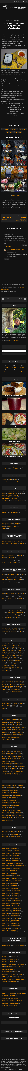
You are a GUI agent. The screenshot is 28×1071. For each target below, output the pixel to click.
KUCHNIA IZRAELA (14, 885)
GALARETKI (16, 808)
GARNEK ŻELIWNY (14, 543)
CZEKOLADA (4, 807)
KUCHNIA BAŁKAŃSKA (6, 860)
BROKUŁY (3, 751)
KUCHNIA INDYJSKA (16, 881)
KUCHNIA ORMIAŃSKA (6, 908)
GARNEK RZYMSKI (5, 543)
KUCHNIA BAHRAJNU (15, 858)
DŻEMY (3, 510)
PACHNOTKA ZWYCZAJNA (6, 657)
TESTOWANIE (4, 977)
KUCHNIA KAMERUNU (6, 890)
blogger (22, 367)
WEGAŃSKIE (14, 496)
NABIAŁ (9, 526)
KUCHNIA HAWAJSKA (15, 876)
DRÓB (19, 831)
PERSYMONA (20, 732)
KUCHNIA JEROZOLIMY (14, 888)
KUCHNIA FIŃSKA (13, 873)
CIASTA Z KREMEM (5, 793)
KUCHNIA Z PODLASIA (15, 928)
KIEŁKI (3, 648)
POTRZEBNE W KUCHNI (6, 972)
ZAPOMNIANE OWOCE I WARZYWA (8, 667)
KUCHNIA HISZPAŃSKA (16, 878)
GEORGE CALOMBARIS (21, 993)
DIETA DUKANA (13, 491)
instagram (14, 367)
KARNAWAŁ (8, 966)
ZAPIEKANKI (4, 562)
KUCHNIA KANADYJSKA (16, 890)
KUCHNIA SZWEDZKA (6, 921)
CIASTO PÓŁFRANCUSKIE (6, 802)
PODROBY (13, 836)
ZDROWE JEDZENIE (5, 500)
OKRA (21, 763)
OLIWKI (3, 764)
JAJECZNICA (17, 523)
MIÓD (22, 524)
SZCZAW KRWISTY (21, 663)
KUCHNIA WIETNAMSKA (6, 926)
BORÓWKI (21, 720)
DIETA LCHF (4, 493)
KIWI (18, 727)
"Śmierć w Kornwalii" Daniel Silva (20, 150)
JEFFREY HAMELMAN (13, 996)
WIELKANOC (4, 979)
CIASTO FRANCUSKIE (12, 797)
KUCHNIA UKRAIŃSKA (15, 925)
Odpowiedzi (8, 246)
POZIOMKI (21, 734)
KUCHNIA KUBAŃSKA (15, 895)
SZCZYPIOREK (4, 665)
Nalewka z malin (14, 410)
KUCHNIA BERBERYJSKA (6, 861)
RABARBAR (4, 735)
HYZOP (19, 645)
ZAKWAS (3, 692)
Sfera (5, 232)
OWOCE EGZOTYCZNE (6, 732)
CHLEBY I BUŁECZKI (19, 681)
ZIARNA (17, 617)
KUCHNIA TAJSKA (15, 921)
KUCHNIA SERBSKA (5, 915)
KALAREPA (9, 758)
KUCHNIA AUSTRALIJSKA (6, 856)
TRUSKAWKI (10, 735)
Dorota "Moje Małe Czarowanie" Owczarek (15, 250)
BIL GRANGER (12, 992)
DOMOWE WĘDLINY (17, 541)
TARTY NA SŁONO (15, 581)
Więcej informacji (10, 1069)
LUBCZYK (3, 652)
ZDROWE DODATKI (15, 498)
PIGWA (3, 734)
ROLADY (12, 817)
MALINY (3, 729)
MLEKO (3, 526)
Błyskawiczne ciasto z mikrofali (14, 395)
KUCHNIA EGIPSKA (5, 871)
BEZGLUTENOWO (5, 491)
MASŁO (17, 524)
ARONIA (19, 719)
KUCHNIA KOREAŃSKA (6, 893)
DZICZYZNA (4, 832)
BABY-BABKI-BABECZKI (6, 785)
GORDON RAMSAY (5, 995)
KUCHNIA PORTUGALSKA (6, 911)
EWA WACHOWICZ (11, 993)
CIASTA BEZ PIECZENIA (6, 788)
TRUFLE (11, 771)
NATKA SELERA (19, 653)
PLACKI (20, 579)
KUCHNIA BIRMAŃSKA (16, 861)
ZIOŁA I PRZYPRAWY (5, 668)
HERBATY (13, 645)
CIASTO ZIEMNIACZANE (13, 803)
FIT (21, 493)
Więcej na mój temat (13, 340)
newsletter (14, 371)
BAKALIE (3, 574)
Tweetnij (24, 129)
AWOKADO (4, 720)
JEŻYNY (19, 725)
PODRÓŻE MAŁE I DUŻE (17, 467)
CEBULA (19, 751)
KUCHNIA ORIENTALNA (17, 906)
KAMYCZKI (4, 467)
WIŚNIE (3, 737)
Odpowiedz (25, 245)
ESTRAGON (4, 645)
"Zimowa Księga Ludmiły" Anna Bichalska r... (7, 189)
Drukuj (6, 129)
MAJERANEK (10, 652)
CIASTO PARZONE (13, 800)
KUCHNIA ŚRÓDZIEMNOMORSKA (7, 931)
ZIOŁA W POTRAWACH (13, 562)
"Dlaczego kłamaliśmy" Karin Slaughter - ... (20, 175)
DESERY (10, 807)
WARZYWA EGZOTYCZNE (18, 771)
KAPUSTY (20, 758)
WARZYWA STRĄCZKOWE (6, 773)
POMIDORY (10, 766)
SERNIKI (21, 817)
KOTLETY (10, 596)
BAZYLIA (3, 643)
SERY (11, 976)
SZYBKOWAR (4, 545)
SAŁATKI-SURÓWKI (5, 496)
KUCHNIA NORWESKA (15, 905)
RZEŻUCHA (9, 662)
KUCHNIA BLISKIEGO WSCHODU (7, 863)
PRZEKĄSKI (15, 657)
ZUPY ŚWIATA (18, 481)
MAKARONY (14, 614)
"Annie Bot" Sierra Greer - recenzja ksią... (20, 189)
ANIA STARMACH (5, 992)
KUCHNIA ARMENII (16, 855)
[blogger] (20, 1)
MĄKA (11, 577)
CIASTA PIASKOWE (5, 792)
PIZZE (15, 579)
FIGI (13, 724)
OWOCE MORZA (14, 631)
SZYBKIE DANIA (9, 617)
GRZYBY (9, 756)
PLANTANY (9, 734)
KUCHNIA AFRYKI (14, 848)
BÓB (15, 751)
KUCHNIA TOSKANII (5, 923)
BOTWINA (17, 749)
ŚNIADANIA (4, 528)
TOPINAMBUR (4, 771)
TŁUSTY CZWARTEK (13, 977)
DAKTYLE (3, 724)
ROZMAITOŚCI (4, 976)
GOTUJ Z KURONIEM (13, 995)
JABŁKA (9, 725)
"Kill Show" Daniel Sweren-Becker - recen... (20, 163)
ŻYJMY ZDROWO (20, 500)
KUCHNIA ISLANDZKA (5, 885)
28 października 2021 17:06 (11, 252)
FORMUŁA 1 (18, 962)
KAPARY (19, 647)
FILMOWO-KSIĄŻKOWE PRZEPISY (8, 962)
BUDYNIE (15, 787)
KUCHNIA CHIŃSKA (20, 612)
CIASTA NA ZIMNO (13, 790)
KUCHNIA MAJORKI (14, 898)
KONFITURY (15, 510)
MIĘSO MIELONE (5, 834)
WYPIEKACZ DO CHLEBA (15, 691)
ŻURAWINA (9, 739)
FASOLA (8, 754)
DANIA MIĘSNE (5, 831)
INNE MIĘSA (11, 832)
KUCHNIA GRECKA (5, 631)
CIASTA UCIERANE (14, 792)
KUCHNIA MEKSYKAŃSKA (6, 901)
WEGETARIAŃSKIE (5, 498)
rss (22, 371)
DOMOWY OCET (5, 961)
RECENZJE (20, 974)
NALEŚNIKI (18, 577)
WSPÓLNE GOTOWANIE (6, 945)
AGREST (3, 719)
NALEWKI (8, 705)
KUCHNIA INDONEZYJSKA (6, 881)
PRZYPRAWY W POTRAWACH (7, 560)
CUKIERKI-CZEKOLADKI (15, 805)
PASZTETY (9, 598)
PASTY (20, 559)
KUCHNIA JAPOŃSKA (14, 886)
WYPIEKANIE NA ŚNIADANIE (19, 945)
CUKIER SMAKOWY (5, 805)
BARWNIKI (21, 785)
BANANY (15, 720)
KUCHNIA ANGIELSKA (15, 853)
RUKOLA (3, 662)
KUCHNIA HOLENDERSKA (6, 880)
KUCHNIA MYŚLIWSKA (15, 903)
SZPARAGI (9, 769)
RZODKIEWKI (14, 768)
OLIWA (15, 559)
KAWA (3, 705)
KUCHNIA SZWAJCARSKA (15, 920)
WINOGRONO (17, 735)
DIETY (17, 493)
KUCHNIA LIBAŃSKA (5, 896)
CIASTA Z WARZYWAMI (6, 795)
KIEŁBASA (16, 595)
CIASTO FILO (4, 797)
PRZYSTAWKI (13, 974)
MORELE (3, 730)
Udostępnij (14, 129)
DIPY (3, 555)
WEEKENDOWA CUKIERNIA (7, 820)
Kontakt (23, 207)
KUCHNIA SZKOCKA (5, 920)
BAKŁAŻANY (10, 749)
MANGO (9, 729)
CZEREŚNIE (18, 722)
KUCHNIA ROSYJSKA (5, 913)
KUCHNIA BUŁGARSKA (6, 866)
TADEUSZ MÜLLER (5, 1005)
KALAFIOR (3, 758)
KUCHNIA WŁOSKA (19, 576)
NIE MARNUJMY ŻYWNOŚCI (7, 559)
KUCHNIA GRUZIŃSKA (6, 876)
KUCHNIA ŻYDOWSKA (20, 931)
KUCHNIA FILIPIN (5, 873)
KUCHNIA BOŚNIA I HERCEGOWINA (8, 865)
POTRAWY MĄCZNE (5, 581)
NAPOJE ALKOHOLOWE (6, 706)
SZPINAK (14, 769)
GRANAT (18, 724)
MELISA (16, 652)
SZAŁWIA (14, 663)
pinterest (6, 371)
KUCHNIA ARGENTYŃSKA (6, 855)
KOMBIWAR (22, 543)
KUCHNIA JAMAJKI (5, 886)
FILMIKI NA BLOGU (13, 961)
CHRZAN (9, 643)
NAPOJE (14, 705)
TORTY (17, 818)
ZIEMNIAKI (19, 774)
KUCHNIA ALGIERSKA (5, 851)
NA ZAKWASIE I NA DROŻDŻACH (7, 686)
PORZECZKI (15, 734)
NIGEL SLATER (12, 1000)
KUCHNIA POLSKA (10, 576)
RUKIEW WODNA (18, 660)
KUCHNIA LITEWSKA (14, 896)
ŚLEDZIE (3, 600)
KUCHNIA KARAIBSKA (6, 891)
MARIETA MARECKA (5, 998)
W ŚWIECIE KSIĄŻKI (16, 195)
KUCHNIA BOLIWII (19, 863)
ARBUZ (14, 719)
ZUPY (15, 479)
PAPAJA (14, 732)
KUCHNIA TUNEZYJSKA (15, 923)
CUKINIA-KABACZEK (11, 753)
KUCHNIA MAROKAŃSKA (16, 900)
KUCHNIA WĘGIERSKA (16, 926)
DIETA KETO (20, 491)
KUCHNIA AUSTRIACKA (17, 856)
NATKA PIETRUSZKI (10, 557)
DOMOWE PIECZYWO (10, 593)
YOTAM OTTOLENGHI (5, 1006)
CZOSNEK (15, 643)
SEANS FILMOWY (5, 468)
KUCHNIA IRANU (5, 883)
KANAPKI (10, 595)
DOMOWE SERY (5, 523)
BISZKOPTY (9, 787)
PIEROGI (9, 579)
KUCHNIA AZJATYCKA (11, 612)
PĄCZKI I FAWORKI (5, 817)
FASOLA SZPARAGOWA (17, 754)
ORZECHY (15, 730)
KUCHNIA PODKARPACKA (6, 910)
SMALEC (15, 598)
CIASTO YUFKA (4, 803)
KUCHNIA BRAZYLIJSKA (20, 865)
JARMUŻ (8, 647)
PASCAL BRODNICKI (5, 1002)
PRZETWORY (4, 512)
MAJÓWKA (11, 967)
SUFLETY (3, 818)
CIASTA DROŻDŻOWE (16, 788)
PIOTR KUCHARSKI (5, 1003)
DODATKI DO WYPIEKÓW (10, 555)
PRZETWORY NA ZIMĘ (13, 512)
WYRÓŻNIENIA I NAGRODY (19, 979)
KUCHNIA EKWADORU (14, 871)
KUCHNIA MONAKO (17, 901)
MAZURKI (21, 813)
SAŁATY (3, 663)
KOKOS (14, 648)
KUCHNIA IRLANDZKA (13, 883)
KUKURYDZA (13, 761)
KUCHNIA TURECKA (5, 925)
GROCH (3, 756)
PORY (16, 766)
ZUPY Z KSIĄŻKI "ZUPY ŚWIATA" (7, 481)
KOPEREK (20, 555)
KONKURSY (14, 966)
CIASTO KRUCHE (5, 798)
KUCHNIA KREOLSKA (15, 893)
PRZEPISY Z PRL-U (16, 495)
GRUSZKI (3, 725)
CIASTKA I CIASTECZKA (17, 795)
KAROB (8, 727)
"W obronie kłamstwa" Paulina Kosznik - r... (7, 162)
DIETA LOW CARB (11, 493)
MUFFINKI (9, 815)
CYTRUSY (11, 722)
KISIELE (12, 812)
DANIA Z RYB (16, 628)
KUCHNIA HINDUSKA (5, 878)
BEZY (3, 787)
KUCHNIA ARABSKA (5, 848)
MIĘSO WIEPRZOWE (14, 834)
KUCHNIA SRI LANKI (17, 916)
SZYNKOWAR (11, 545)
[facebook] (14, 1)
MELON (20, 729)
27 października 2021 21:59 (8, 234)
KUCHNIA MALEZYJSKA (6, 900)
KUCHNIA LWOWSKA (5, 898)
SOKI (19, 706)
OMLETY (15, 526)
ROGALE (23, 687)
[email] (23, 1)
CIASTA (21, 787)
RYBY (20, 631)
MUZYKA (9, 467)
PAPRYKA (19, 764)
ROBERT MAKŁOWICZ (14, 1003)
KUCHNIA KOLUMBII (14, 891)
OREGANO (9, 655)
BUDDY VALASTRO (19, 992)
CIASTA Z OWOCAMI (14, 793)
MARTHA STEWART (14, 998)
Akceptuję (20, 1069)
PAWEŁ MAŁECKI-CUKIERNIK (16, 1002)
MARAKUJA (15, 729)
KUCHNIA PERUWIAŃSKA (16, 908)
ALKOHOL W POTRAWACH (6, 703)
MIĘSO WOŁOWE (5, 836)
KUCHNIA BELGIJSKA (16, 860)
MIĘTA (3, 653)
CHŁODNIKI (4, 479)
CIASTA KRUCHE (5, 790)
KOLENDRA (19, 648)
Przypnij (10, 132)
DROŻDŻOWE (4, 684)
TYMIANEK (12, 665)
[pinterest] (18, 1)
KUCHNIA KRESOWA (5, 895)
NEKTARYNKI (10, 730)
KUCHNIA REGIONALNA (17, 911)
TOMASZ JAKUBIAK (13, 1005)
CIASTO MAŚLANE (5, 800)
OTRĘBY (19, 655)
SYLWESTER (17, 976)
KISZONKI (9, 510)
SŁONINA (3, 837)
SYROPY (3, 708)
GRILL (23, 593)
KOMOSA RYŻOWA (5, 650)
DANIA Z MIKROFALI (5, 957)
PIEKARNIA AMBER (10, 943)
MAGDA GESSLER (22, 996)
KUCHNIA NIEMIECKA (6, 905)
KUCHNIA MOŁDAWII (5, 903)
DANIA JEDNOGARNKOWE (6, 541)
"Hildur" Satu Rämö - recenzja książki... (7, 176)
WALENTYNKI (21, 977)
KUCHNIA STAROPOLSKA (6, 918)
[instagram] (16, 1)
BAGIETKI (4, 681)
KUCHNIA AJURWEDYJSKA (6, 495)
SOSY (16, 560)
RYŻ (2, 617)
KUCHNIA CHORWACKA (6, 868)
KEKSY (8, 812)
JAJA (11, 523)
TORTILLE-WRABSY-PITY (6, 582)
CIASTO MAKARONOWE (15, 798)
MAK (11, 813)
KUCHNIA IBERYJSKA (16, 880)
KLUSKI (22, 574)
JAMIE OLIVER (4, 996)
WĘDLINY (17, 545)
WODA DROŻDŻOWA (5, 691)
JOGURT (3, 524)
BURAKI (9, 751)
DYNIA (9, 724)
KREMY (9, 479)
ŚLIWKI (3, 739)
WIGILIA (10, 979)
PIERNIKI (20, 815)
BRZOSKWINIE (4, 722)
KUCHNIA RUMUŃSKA (15, 913)
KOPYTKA (4, 576)
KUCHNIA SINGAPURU (15, 915)
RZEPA (8, 768)
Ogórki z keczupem (14, 441)
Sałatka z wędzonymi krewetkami (14, 456)
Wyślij (19, 132)
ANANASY (9, 719)
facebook (6, 367)
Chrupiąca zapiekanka (14, 426)
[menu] (2, 2)
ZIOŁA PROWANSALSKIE (16, 668)
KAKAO (21, 703)
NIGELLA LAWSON (20, 1000)
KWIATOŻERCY (19, 650)
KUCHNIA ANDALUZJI (5, 853)
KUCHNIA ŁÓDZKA (5, 577)
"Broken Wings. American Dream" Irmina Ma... (7, 149)
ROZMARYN (11, 660)
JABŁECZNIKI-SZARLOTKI (6, 810)
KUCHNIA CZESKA (5, 870)
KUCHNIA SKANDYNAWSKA (7, 916)
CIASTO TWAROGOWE (16, 802)
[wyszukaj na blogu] (26, 1)
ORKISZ (22, 615)
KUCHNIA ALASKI (16, 850)
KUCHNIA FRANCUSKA (6, 875)
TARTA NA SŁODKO (10, 818)
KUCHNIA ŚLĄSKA (13, 930)
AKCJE (3, 943)
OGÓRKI (15, 763)
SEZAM (9, 663)
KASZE (3, 612)
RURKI (17, 817)
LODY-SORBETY (10, 524)
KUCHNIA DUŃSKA (13, 870)
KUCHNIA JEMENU (5, 888)
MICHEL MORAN (5, 1000)
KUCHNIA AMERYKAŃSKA (15, 851)
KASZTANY (13, 727)
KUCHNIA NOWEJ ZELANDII (6, 906)
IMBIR (3, 647)
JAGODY (14, 725)
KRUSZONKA (18, 812)
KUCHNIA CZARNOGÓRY (17, 868)
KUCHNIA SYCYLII (16, 918)
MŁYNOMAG (4, 615)
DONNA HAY (4, 993)
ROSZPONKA (4, 660)
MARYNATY (22, 510)
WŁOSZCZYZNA (16, 773)
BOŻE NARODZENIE (5, 956)
